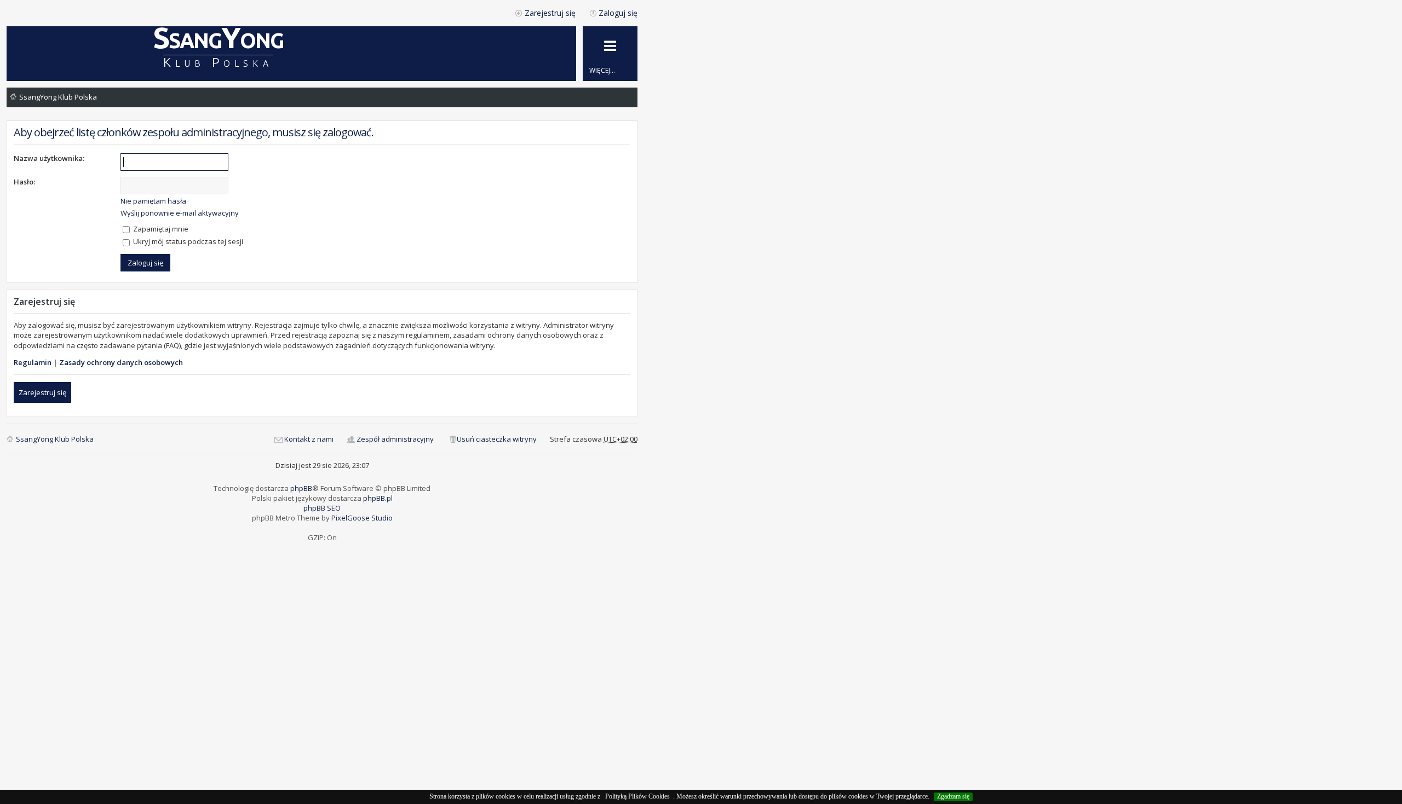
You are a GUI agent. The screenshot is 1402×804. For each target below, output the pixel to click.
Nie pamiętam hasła (153, 201)
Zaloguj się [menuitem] (618, 13)
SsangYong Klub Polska (58, 97)
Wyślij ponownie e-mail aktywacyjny (179, 213)
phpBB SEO (322, 508)
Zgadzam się (953, 796)
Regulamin (32, 362)
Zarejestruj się (42, 392)
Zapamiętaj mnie (159, 229)
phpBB (301, 488)
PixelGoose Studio (362, 518)
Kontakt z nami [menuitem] (309, 439)
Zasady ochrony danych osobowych (121, 362)
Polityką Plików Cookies (637, 796)
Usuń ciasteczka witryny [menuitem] (497, 439)
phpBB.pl (378, 498)
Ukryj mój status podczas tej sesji (187, 241)
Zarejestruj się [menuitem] (550, 13)
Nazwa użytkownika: (49, 158)
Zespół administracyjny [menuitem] (395, 439)
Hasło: (24, 182)
